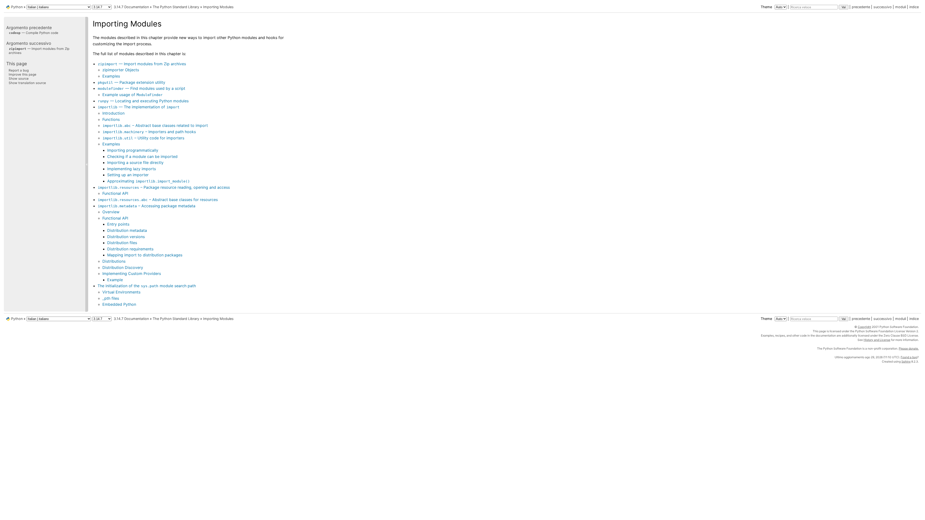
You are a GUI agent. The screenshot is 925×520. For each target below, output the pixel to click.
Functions (111, 119)
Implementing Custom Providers (131, 273)
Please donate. (909, 348)
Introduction (113, 113)
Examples (111, 76)
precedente (861, 7)
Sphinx (906, 361)
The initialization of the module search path (147, 285)
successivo (882, 7)
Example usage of (132, 94)
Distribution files (122, 242)
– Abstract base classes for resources (158, 199)
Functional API (115, 193)
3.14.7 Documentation (131, 7)
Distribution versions (126, 236)
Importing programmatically (132, 150)
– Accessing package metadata (146, 205)
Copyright (864, 327)
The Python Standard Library (176, 7)
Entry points (118, 224)
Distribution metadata (127, 230)
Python (17, 7)
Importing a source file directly (135, 162)
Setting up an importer (128, 174)
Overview (110, 211)
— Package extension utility (131, 82)
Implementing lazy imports (131, 168)
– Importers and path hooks (149, 131)
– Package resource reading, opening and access (164, 187)
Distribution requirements (130, 249)
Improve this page (22, 74)
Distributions (114, 261)
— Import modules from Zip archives (142, 63)
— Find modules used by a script (141, 88)
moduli (900, 7)
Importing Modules (218, 7)
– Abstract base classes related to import (155, 125)
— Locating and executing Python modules (143, 100)
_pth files (110, 298)
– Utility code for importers (143, 138)
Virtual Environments (121, 292)
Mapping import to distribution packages (144, 255)
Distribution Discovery (122, 267)
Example (115, 279)
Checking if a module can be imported (142, 156)
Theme (767, 7)
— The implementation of (138, 106)
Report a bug (19, 70)
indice (914, 7)
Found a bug (909, 357)
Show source (19, 78)
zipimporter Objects (120, 69)
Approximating (148, 181)
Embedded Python (119, 304)
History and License (877, 340)
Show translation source (27, 83)
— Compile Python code (33, 33)
